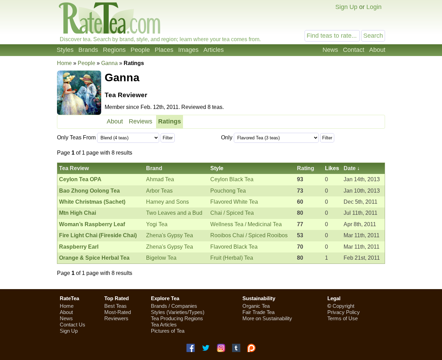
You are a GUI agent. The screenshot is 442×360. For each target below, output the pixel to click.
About (377, 49)
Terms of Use (342, 318)
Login (374, 6)
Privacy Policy (343, 312)
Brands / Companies (174, 306)
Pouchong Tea (228, 191)
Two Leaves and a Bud (174, 213)
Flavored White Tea (234, 202)
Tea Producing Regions (177, 318)
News (330, 49)
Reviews (140, 121)
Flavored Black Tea (234, 247)
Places (164, 49)
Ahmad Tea (160, 179)
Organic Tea (256, 306)
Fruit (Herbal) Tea (231, 258)
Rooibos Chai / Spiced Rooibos (249, 235)
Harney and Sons (167, 202)
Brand (154, 168)
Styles (65, 49)
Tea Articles (164, 324)
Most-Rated (117, 312)
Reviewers (116, 318)
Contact (353, 49)
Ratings (169, 121)
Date (350, 168)
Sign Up (346, 6)
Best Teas (115, 306)
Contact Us (72, 324)
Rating (305, 168)
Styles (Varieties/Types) (177, 312)
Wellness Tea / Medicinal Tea (246, 224)
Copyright (343, 306)
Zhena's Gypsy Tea (169, 235)
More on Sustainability (267, 318)
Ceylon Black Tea (231, 179)
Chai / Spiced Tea (232, 213)
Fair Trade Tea (258, 312)
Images (188, 49)
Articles (213, 49)
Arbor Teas (159, 191)
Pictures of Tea (167, 331)
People (140, 49)
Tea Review (74, 168)
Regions (114, 49)
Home (64, 63)
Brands (88, 49)
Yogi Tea (156, 224)
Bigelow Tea (161, 258)
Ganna (109, 63)
